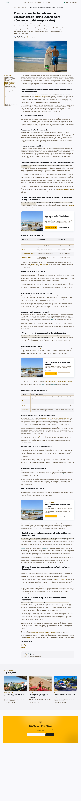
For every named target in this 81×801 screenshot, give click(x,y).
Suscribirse (49, 734)
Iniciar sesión (73, 2)
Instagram (23, 644)
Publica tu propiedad (64, 227)
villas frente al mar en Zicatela (41, 96)
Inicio (25, 2)
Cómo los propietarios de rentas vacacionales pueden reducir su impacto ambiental (11, 87)
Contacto (48, 2)
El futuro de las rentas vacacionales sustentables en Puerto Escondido (11, 100)
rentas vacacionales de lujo (61, 579)
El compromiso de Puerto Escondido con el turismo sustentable (10, 83)
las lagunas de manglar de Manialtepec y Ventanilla (48, 436)
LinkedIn (23, 647)
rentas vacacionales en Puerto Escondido (35, 348)
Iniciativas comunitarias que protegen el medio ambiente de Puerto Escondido (10, 96)
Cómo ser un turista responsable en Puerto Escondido (9, 92)
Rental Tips (24, 7)
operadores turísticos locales (67, 439)
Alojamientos (30, 2)
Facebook (23, 645)
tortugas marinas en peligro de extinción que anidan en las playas (56, 418)
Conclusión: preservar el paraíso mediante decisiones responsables (11, 104)
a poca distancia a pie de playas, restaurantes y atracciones (58, 381)
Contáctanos (30, 637)
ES (67, 2)
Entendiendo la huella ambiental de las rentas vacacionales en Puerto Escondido (10, 79)
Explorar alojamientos (51, 227)
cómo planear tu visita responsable (45, 634)
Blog (43, 2)
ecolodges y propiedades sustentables (39, 264)
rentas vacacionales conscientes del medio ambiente (43, 632)
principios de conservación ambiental (65, 189)
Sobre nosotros (38, 2)
